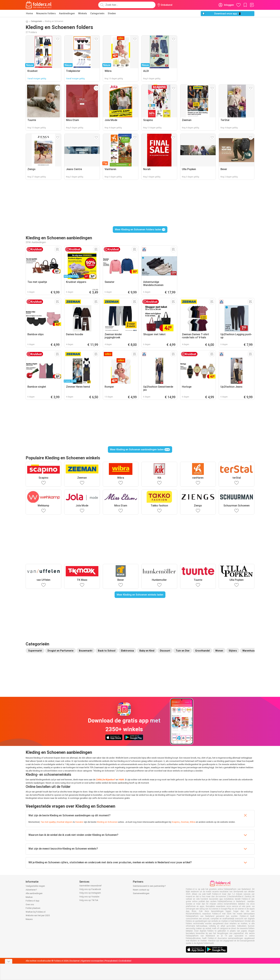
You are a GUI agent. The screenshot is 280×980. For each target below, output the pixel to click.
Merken (29, 897)
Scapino (176, 822)
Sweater (79, 822)
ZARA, (99, 779)
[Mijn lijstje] (252, 5)
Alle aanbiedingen (34, 893)
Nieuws (29, 919)
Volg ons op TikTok (88, 900)
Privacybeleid (111, 961)
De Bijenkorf (108, 779)
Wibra (192, 822)
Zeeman (185, 822)
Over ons (30, 904)
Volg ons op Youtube (89, 896)
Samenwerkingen (141, 893)
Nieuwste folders (46, 13)
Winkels (82, 13)
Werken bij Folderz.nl (35, 912)
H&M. (121, 779)
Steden (112, 13)
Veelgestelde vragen (35, 886)
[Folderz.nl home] (38, 5)
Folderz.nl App (32, 900)
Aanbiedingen (67, 13)
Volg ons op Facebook (90, 889)
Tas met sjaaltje (48, 822)
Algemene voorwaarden (92, 961)
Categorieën (97, 13)
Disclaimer (74, 961)
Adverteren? (31, 889)
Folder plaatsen (33, 908)
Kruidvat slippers (65, 822)
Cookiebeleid (125, 961)
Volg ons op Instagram (90, 893)
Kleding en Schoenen (107, 822)
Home (29, 13)
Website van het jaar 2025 (38, 915)
